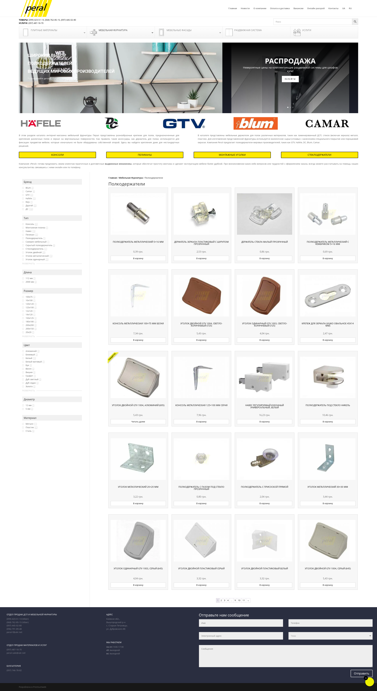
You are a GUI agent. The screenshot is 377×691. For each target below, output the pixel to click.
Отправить (361, 673)
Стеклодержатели (319, 154)
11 (244, 600)
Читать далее (138, 421)
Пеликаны (145, 154)
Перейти (290, 79)
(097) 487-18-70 (35, 23)
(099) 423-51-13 (36, 19)
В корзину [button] (138, 258)
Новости (245, 8)
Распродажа (290, 61)
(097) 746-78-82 (14, 670)
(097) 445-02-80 (68, 19)
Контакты (333, 8)
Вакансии (298, 8)
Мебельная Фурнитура (131, 177)
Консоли (57, 154)
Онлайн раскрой (316, 8)
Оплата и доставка (280, 8)
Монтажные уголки (232, 154)
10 (239, 600)
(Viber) (25, 618)
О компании (259, 8)
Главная (232, 8)
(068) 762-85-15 (52, 19)
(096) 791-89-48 (14, 628)
